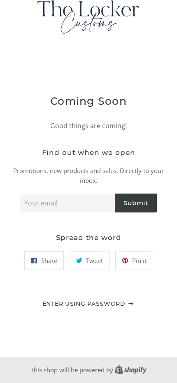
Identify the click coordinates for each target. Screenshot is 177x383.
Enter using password (85, 303)
